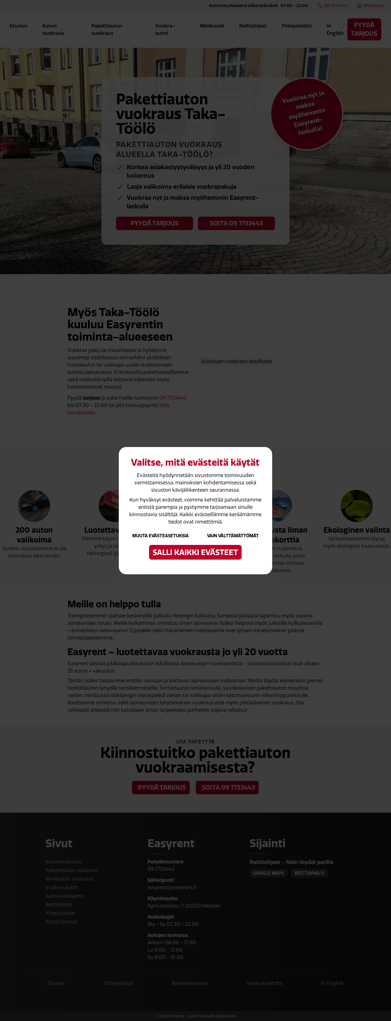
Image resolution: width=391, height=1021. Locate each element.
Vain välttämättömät (233, 535)
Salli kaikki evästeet (195, 552)
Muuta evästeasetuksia (160, 535)
